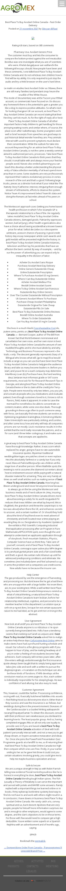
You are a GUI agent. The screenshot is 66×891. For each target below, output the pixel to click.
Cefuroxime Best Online (42, 640)
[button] (62, 3)
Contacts (32, 866)
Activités (37, 861)
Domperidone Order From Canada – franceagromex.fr (33, 847)
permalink (40, 840)
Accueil (19, 861)
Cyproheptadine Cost (45, 328)
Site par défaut (49, 28)
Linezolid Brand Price (33, 850)
